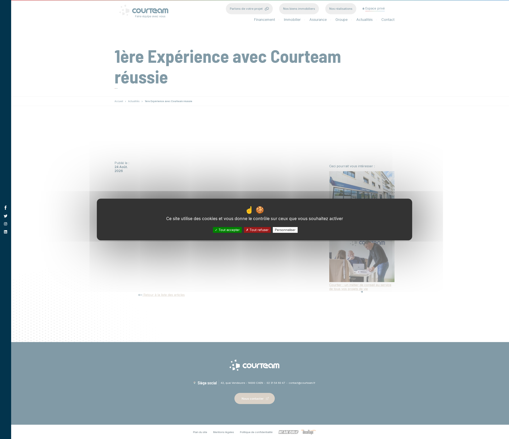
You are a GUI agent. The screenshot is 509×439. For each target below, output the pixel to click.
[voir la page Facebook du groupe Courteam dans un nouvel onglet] (5, 208)
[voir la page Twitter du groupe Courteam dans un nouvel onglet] (5, 216)
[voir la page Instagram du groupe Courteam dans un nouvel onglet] (5, 223)
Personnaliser (285, 230)
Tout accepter (229, 230)
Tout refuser (259, 230)
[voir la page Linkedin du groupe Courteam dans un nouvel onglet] (5, 231)
